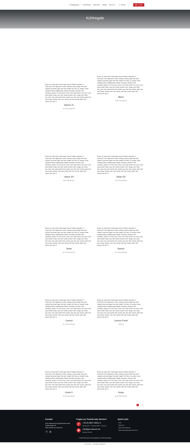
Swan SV (121, 177)
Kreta (121, 392)
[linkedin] (50, 431)
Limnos (69, 320)
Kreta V (69, 392)
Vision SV (69, 177)
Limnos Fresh (121, 320)
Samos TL (69, 105)
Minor (121, 97)
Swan (69, 248)
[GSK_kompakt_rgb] (50, 2)
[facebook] (46, 431)
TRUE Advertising (106, 438)
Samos (120, 248)
